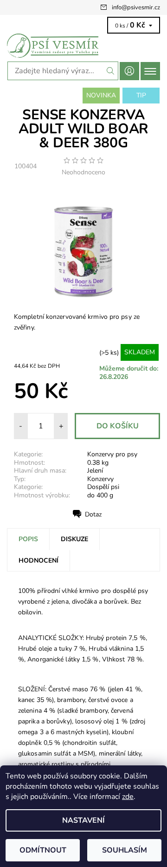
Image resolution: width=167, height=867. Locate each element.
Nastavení (83, 820)
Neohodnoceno (83, 172)
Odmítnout (42, 850)
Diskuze (74, 539)
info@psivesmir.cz (136, 7)
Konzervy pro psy (112, 454)
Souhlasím (124, 850)
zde (128, 796)
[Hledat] (110, 71)
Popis (28, 539)
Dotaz (93, 514)
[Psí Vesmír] (83, 46)
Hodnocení (38, 560)
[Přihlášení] (129, 71)
